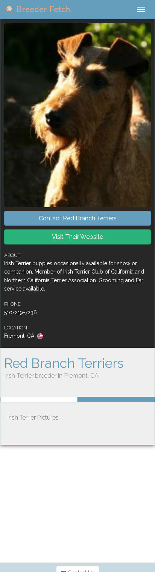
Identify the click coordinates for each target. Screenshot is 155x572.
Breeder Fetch (42, 9)
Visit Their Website (77, 236)
